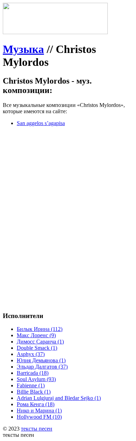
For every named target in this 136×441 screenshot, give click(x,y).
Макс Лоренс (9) (36, 335)
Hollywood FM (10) (39, 417)
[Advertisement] (68, 200)
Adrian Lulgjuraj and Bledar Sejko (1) (59, 398)
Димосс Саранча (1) (40, 342)
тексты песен (36, 429)
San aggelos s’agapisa (41, 123)
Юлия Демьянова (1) (41, 360)
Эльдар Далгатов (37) (42, 367)
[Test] (55, 32)
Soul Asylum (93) (36, 379)
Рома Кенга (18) (35, 404)
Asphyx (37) (31, 354)
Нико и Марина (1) (39, 410)
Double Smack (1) (37, 348)
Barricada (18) (32, 373)
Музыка (23, 49)
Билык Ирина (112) (39, 329)
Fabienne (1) (31, 385)
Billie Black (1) (34, 392)
